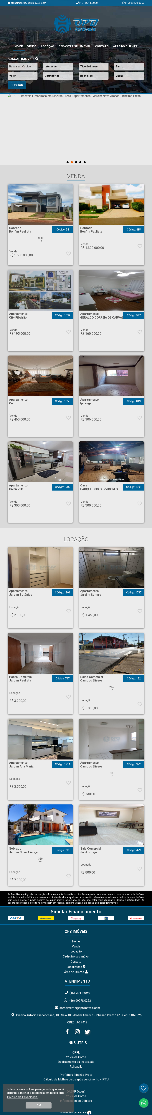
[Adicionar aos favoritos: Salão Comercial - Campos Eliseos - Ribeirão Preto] (140, 705)
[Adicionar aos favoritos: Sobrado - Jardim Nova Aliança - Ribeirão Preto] (68, 877)
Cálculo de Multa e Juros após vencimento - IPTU (76, 1079)
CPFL (76, 1052)
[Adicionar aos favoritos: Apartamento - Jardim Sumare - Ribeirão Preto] (140, 612)
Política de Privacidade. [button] (22, 1097)
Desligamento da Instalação (76, 1062)
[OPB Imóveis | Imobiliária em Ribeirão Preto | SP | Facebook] (68, 1035)
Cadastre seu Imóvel (75, 46)
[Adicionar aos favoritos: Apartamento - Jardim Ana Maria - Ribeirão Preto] (68, 783)
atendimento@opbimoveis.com (79, 1008)
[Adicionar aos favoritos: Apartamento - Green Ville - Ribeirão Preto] (68, 504)
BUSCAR (17, 85)
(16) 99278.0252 (134, 2)
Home (76, 941)
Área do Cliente (125, 46)
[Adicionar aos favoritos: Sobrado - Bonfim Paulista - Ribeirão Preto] (68, 254)
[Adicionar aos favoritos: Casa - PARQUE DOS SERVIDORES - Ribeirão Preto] (140, 504)
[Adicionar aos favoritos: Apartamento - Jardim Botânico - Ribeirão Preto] (68, 612)
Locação (47, 46)
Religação (76, 1066)
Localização (75, 966)
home (19, 46)
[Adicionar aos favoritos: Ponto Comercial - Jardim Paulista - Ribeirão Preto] (68, 697)
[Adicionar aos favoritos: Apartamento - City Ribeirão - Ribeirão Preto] (68, 332)
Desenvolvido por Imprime (73, 1112)
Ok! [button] (39, 1105)
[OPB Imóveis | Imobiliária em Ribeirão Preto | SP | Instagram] (78, 1035)
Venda (32, 46)
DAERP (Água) (76, 1091)
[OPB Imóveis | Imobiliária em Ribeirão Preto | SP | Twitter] (87, 1035)
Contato (102, 46)
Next (131, 129)
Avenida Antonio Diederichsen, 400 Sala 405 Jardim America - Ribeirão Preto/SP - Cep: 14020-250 (78, 1015)
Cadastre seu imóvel (76, 956)
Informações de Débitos (76, 1101)
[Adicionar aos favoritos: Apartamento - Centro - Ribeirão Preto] (68, 418)
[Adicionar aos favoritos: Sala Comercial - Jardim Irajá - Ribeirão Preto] (140, 869)
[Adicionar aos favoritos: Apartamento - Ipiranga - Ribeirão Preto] (140, 418)
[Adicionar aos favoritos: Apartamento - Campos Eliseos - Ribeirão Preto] (140, 791)
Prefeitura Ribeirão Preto (76, 1075)
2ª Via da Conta (76, 1057)
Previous (20, 129)
